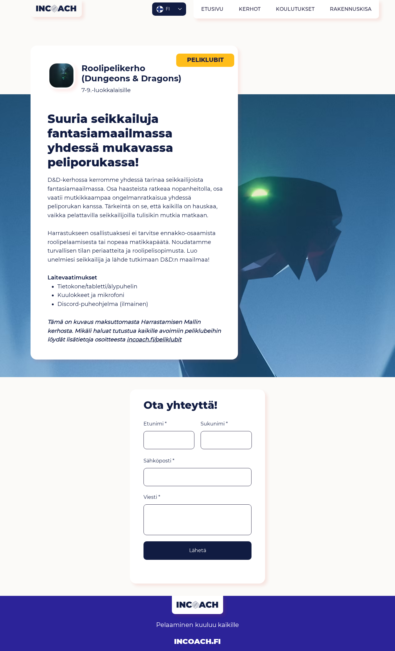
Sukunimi (213, 423)
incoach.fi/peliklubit (154, 339)
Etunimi (153, 423)
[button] (249, 9)
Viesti (150, 497)
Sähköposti (157, 460)
